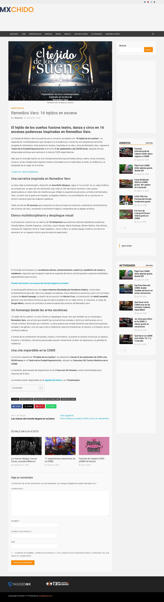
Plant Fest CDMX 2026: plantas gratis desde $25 (143, 168)
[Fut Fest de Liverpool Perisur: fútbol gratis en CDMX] (126, 211)
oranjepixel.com (45, 596)
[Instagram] (151, 2)
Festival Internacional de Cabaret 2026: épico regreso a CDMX (143, 153)
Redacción (19, 118)
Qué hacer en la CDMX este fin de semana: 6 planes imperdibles (142, 306)
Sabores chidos (113, 34)
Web (13, 542)
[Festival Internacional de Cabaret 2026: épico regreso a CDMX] (126, 149)
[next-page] (125, 228)
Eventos (48, 34)
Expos (58, 34)
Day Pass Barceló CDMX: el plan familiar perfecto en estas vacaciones (143, 289)
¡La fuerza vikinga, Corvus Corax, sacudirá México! (24, 460)
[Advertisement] (40, 17)
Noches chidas (81, 34)
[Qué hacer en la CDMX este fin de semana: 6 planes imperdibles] (126, 302)
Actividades (96, 34)
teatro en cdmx (68, 399)
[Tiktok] (154, 2)
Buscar (122, 45)
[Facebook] (145, 2)
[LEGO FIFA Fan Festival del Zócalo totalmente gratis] (126, 197)
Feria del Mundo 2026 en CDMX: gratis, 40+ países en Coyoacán (142, 184)
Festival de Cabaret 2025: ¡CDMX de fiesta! (92, 460)
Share (17, 406)
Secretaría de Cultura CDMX (47, 399)
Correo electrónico (22, 531)
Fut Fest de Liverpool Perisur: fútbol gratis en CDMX (142, 215)
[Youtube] (148, 2)
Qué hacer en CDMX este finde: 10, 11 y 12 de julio (143, 338)
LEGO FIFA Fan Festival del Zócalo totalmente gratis (143, 199)
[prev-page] (121, 228)
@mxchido (127, 246)
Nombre (15, 521)
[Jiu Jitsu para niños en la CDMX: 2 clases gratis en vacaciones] (126, 319)
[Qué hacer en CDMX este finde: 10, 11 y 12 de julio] (126, 336)
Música (67, 34)
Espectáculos (35, 34)
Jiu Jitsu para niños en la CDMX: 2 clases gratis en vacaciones (143, 323)
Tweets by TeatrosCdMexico (24, 172)
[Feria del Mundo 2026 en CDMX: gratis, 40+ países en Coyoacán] (126, 180)
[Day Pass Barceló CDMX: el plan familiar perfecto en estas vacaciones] (126, 285)
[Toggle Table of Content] (39, 388)
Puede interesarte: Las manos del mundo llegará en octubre (40, 283)
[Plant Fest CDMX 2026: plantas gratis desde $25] (126, 166)
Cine (24, 34)
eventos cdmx (26, 399)
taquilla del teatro (53, 380)
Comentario (17, 489)
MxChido (14, 34)
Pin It (41, 406)
